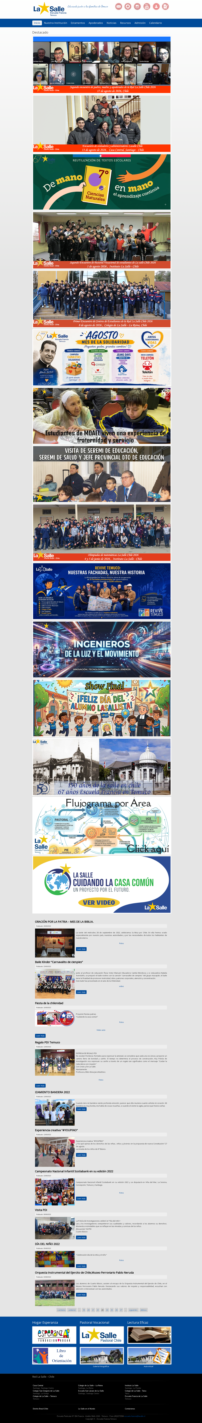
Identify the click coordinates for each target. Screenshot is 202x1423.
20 (88, 1310)
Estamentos (78, 22)
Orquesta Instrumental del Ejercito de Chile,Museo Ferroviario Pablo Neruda (84, 1272)
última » (144, 1310)
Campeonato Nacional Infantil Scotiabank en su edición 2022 (74, 1171)
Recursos (125, 22)
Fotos (121, 943)
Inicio (37, 22)
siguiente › (133, 1310)
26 (116, 1310)
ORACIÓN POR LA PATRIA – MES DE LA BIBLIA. (64, 921)
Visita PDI (41, 1210)
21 (93, 1310)
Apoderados (96, 22)
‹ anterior (72, 1310)
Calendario (155, 22)
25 (112, 1310)
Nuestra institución (55, 22)
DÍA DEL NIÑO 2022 (47, 1244)
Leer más (82, 949)
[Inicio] (50, 15)
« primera (61, 1310)
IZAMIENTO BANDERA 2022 (52, 1092)
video (121, 986)
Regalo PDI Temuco (47, 1042)
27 (121, 1310)
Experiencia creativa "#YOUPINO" (56, 1130)
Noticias (111, 22)
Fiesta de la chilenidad (49, 1003)
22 (98, 1310)
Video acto (101, 1030)
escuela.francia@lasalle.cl (134, 1416)
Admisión (140, 22)
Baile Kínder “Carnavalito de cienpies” (59, 962)
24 (107, 1310)
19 (84, 1310)
